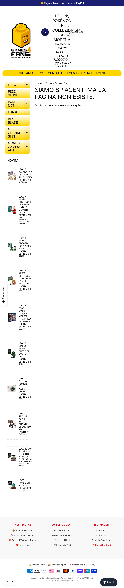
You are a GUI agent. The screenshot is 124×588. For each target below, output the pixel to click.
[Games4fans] (21, 41)
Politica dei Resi (62, 540)
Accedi (60, 44)
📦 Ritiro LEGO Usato (22, 530)
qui (45, 105)
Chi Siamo (101, 530)
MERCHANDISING (19, 132)
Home (38, 83)
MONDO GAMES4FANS (19, 146)
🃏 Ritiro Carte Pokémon (23, 535)
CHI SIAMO (25, 73)
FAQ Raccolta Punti (62, 545)
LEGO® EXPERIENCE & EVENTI (86, 73)
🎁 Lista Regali (23, 545)
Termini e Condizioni (101, 540)
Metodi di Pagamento (62, 535)
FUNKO (19, 112)
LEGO (19, 85)
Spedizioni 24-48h (62, 530)
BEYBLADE (13, 120)
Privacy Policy (101, 535)
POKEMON (19, 104)
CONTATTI (55, 73)
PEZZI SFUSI (12, 93)
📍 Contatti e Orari (101, 545)
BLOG (40, 73)
